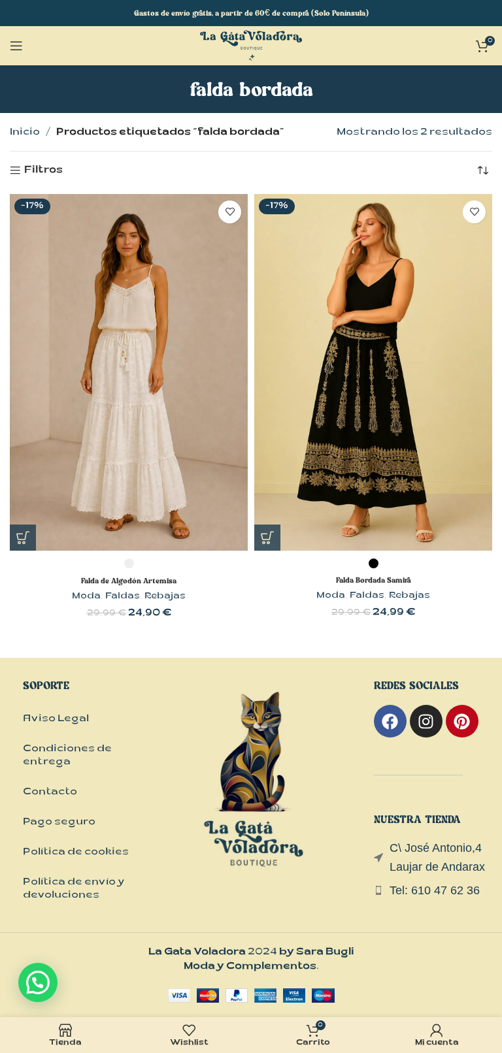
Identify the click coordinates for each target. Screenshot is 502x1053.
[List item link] (433, 890)
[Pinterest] (462, 721)
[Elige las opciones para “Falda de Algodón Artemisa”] (23, 538)
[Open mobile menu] (16, 46)
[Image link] (254, 792)
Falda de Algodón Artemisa (128, 580)
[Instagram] (426, 721)
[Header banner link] (251, 13)
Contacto (50, 792)
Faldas (122, 597)
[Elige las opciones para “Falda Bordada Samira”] (267, 538)
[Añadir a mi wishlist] (229, 212)
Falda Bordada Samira (373, 580)
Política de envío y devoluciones (74, 889)
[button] (38, 982)
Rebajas (165, 597)
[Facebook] (390, 721)
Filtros (43, 170)
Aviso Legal (56, 719)
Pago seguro (59, 822)
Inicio (25, 132)
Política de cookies (76, 852)
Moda (86, 597)
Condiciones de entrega (67, 756)
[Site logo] (251, 46)
